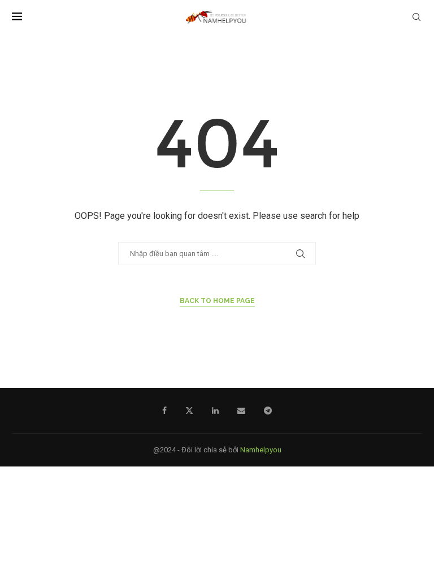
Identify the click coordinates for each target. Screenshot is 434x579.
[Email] (241, 410)
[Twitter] (189, 410)
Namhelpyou (260, 450)
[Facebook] (164, 410)
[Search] (416, 17)
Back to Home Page (217, 301)
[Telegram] (268, 410)
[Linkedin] (215, 410)
